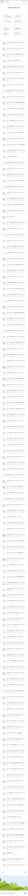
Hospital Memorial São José (20, 312)
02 (14, 92)
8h (9, 306)
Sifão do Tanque (14, 613)
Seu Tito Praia (17, 799)
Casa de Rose (17, 60)
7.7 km (10, 775)
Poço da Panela (14, 757)
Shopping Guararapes (20, 102)
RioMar (10, 318)
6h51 (10, 138)
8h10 (10, 384)
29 (11, 836)
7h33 (10, 480)
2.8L (16, 434)
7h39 (10, 228)
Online (22, 254)
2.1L (16, 770)
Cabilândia (17, 54)
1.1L (16, 758)
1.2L (16, 800)
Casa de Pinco (15, 769)
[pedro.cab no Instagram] (14, 893)
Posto (11, 396)
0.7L (16, 752)
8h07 (10, 649)
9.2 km (10, 450)
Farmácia (11, 462)
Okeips (10, 432)
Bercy (10, 444)
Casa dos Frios (17, 324)
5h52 (10, 504)
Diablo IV (12, 90)
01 (8, 44)
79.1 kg (12, 216)
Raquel (21, 722)
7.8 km (10, 787)
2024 (10, 44)
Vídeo (16, 470)
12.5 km (11, 438)
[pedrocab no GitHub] (9, 893)
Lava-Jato (16, 96)
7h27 (10, 619)
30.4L (17, 398)
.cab (6, 2)
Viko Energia (20, 486)
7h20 (10, 841)
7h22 (10, 420)
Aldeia (19, 50)
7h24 (10, 366)
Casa (23, 56)
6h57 (10, 168)
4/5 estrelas (8, 92)
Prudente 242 (16, 246)
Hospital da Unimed (23, 132)
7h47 (10, 559)
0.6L (16, 764)
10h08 (10, 210)
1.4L (21, 644)
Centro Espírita (22, 180)
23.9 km (11, 426)
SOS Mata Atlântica (22, 378)
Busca (23, 2)
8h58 (10, 192)
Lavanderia (11, 571)
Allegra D (13, 565)
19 (11, 584)
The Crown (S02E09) (11, 583)
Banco (10, 114)
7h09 (10, 697)
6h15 (10, 48)
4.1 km (12, 234)
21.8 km (11, 631)
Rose (23, 722)
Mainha (24, 200)
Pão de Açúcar (22, 144)
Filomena (16, 625)
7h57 (10, 276)
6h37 (10, 859)
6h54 (10, 739)
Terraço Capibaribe (15, 763)
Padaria (11, 108)
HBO (22, 836)
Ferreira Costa (12, 607)
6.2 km (12, 222)
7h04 (10, 348)
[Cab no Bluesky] (12, 893)
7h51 (10, 72)
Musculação (13, 66)
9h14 (10, 456)
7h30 (10, 258)
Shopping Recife (12, 282)
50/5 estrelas (8, 590)
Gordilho (22, 488)
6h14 (10, 534)
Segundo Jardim (21, 805)
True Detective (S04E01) (18, 835)
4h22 (10, 781)
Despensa (18, 264)
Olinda (10, 793)
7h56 (10, 715)
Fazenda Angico (12, 150)
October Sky (10, 589)
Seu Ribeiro (8, 853)
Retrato (17, 386)
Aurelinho (12, 198)
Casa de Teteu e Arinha (14, 751)
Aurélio (23, 512)
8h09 (10, 727)
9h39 (10, 811)
